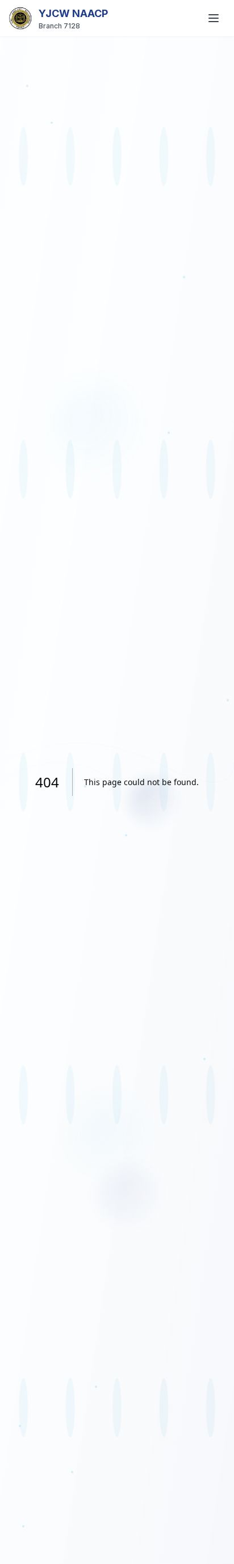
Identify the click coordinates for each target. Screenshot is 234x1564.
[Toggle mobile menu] (213, 18)
